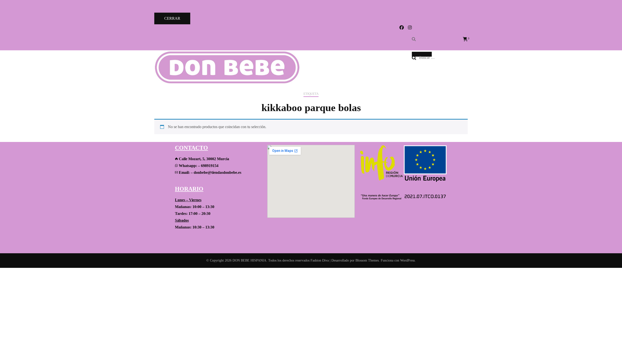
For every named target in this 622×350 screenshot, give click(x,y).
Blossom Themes (367, 260)
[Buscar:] (441, 57)
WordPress (407, 260)
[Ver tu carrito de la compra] (465, 39)
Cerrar (172, 18)
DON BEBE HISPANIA (249, 260)
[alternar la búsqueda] (414, 39)
